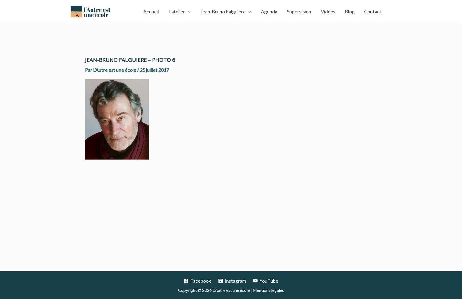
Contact (372, 11)
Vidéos (328, 11)
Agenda (269, 11)
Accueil (151, 11)
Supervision (299, 11)
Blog (350, 11)
